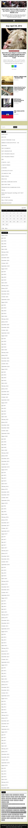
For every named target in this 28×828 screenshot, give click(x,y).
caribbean (8, 796)
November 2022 (5, 361)
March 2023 (4, 349)
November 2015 (5, 589)
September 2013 (5, 662)
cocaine (3, 798)
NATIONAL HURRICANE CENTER (9, 181)
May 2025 (3, 277)
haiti (7, 802)
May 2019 (3, 478)
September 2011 (5, 729)
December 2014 (5, 620)
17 (10, 218)
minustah (8, 816)
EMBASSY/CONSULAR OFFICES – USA (10, 142)
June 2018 (3, 508)
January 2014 (4, 651)
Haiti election (22, 810)
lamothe (9, 814)
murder (12, 816)
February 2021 (4, 419)
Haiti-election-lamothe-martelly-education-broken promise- (13, 804)
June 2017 (3, 539)
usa (22, 818)
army (11, 794)
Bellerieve (22, 794)
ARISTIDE (3, 137)
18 (14, 218)
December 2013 (5, 654)
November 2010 (5, 757)
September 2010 (5, 762)
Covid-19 (19, 798)
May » (6, 228)
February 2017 (4, 550)
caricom (12, 796)
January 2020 (4, 455)
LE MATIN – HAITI (5, 162)
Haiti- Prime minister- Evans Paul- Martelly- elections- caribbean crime (12, 808)
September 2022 (5, 366)
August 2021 (4, 402)
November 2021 (5, 394)
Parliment (17, 816)
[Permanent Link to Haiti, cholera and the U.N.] (7, 114)
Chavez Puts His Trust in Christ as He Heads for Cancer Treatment (20, 88)
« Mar (2, 228)
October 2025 (4, 263)
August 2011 (4, 732)
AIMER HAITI (4, 134)
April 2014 (3, 642)
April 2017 (3, 545)
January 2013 (4, 684)
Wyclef (3, 820)
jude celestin (4, 814)
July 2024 (3, 305)
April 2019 (3, 481)
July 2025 (3, 271)
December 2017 (5, 522)
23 (6, 221)
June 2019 (3, 475)
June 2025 (3, 274)
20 (21, 218)
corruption (14, 798)
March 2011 (4, 746)
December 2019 (5, 458)
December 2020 (5, 425)
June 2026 (3, 241)
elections (3, 802)
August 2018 (4, 503)
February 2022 (4, 386)
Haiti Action (4, 145)
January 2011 (4, 751)
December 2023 (5, 324)
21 (24, 218)
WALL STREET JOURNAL (7, 200)
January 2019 (4, 489)
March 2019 (4, 483)
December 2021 (5, 391)
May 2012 (3, 707)
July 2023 (3, 338)
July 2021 (3, 405)
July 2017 (3, 536)
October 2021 (4, 397)
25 (14, 221)
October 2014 (4, 626)
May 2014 (3, 640)
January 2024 (4, 321)
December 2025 (5, 257)
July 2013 (3, 667)
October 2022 (4, 363)
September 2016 (5, 564)
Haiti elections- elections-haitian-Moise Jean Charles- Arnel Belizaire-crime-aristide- (13, 812)
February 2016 (4, 581)
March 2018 (4, 514)
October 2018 (4, 497)
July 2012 (3, 701)
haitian (3, 810)
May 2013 (3, 673)
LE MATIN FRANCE (5, 165)
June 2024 (3, 308)
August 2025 (4, 268)
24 (10, 221)
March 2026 (4, 249)
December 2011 (5, 720)
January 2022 (4, 388)
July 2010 (3, 768)
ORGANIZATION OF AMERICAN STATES (10, 187)
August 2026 (4, 235)
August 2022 (4, 369)
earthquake (16, 800)
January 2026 (4, 254)
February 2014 (4, 648)
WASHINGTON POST (6, 203)
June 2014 (3, 637)
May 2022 (3, 377)
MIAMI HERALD (5, 176)
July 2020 (3, 439)
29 (3, 224)
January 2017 (4, 553)
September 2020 (5, 433)
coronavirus (8, 798)
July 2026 (3, 238)
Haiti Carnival (16, 810)
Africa (3, 794)
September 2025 (5, 266)
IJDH (2, 159)
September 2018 (5, 500)
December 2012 (5, 687)
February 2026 (4, 252)
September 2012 (5, 695)
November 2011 (5, 723)
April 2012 (3, 709)
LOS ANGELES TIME (6, 173)
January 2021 (4, 422)
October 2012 (4, 693)
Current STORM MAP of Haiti (8, 140)
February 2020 (4, 453)
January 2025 (4, 288)
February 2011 (4, 748)
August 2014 (4, 631)
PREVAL (3, 190)
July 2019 (3, 472)
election (21, 800)
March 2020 (4, 450)
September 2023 (5, 333)
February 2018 (4, 517)
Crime (23, 798)
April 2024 (3, 313)
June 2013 (3, 670)
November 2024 (5, 294)
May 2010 (3, 774)
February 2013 (4, 681)
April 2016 (3, 575)
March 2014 (4, 645)
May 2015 (3, 606)
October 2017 (4, 528)
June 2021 (3, 408)
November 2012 (5, 690)
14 (24, 216)
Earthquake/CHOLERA (14, 51)
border (3, 796)
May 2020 (3, 444)
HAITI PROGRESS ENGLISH (7, 153)
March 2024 (4, 316)
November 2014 (5, 623)
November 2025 (5, 260)
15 (3, 218)
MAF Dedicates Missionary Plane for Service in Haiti (19, 100)
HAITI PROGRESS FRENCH (7, 156)
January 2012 (4, 718)
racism (18, 818)
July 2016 (3, 567)
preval (8, 818)
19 (17, 218)
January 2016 (4, 584)
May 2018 (3, 511)
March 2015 (4, 612)
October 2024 (4, 296)
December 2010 (5, 754)
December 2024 (5, 291)
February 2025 (4, 285)
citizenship (23, 796)
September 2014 (5, 628)
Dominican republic (5, 800)
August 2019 (4, 469)
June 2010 (3, 771)
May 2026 (3, 243)
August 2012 (4, 698)
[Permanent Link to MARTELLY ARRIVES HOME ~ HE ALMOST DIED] (7, 80)
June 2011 (3, 737)
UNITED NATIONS (5, 197)
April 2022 (3, 380)
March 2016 (4, 578)
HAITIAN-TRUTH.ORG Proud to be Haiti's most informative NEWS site (14, 11)
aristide (6, 794)
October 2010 (4, 760)
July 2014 (3, 634)
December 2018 (5, 492)
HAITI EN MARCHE (5, 148)
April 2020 (3, 447)
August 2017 (4, 534)
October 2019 (4, 464)
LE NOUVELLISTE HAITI (7, 170)
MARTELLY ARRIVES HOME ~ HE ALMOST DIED (20, 77)
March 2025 (4, 282)
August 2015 (4, 598)
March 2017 (4, 547)
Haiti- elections (5, 805)
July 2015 (3, 601)
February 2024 (4, 319)
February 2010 (4, 782)
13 (21, 216)
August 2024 (4, 302)
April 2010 (3, 776)
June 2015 (3, 603)
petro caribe (23, 816)
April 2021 (3, 414)
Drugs (11, 800)
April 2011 (3, 743)
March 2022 (4, 383)
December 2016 (5, 556)
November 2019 (5, 461)
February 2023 (4, 352)
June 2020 (3, 441)
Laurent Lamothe (15, 814)
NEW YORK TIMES (5, 184)
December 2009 (5, 787)
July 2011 (3, 734)
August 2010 (4, 765)
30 (6, 224)
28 (24, 221)
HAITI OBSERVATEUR (6, 151)
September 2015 (5, 595)
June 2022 (3, 374)
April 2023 (3, 347)
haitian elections (9, 810)
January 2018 (4, 520)
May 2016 (3, 573)
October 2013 (4, 659)
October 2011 (4, 726)
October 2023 (4, 330)
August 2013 (4, 665)
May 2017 (3, 542)
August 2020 (4, 436)
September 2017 (5, 531)
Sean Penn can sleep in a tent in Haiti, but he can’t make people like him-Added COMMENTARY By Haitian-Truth (14, 55)
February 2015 (4, 614)
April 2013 (3, 676)
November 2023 (5, 327)
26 (17, 221)
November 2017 (5, 525)
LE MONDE (4, 167)
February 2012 (4, 715)
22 (3, 221)
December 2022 (5, 358)
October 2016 (4, 561)
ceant (16, 796)
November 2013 (5, 656)
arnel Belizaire (16, 794)
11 (14, 216)
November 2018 (5, 494)
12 (17, 216)
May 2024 (3, 310)
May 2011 (3, 740)
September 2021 (5, 400)
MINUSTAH (4, 179)
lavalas (21, 814)
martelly (3, 816)
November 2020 (5, 427)
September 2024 (5, 299)
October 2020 (4, 430)
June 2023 (3, 341)
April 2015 (3, 609)
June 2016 (3, 570)
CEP (19, 796)
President (4, 818)
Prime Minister (13, 818)
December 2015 (5, 587)
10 (10, 216)
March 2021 (4, 416)
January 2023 (4, 355)
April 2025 (3, 280)
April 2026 (3, 246)
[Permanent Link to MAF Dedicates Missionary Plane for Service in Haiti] (7, 102)
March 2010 (4, 779)
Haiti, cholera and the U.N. (19, 111)
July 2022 (3, 372)
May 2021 (3, 411)
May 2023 (3, 344)
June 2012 (3, 704)
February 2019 (4, 486)
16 (6, 218)
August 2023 (4, 335)
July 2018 (3, 506)
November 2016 (5, 559)
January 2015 (4, 617)
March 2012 (4, 712)
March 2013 (4, 679)
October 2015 (4, 592)
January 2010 (4, 785)
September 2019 (5, 467)
